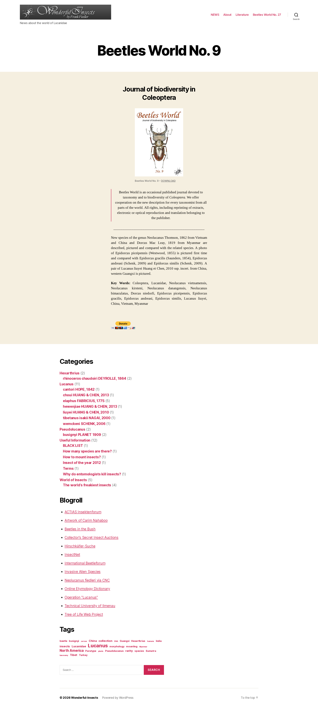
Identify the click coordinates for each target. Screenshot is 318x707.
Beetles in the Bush (80, 529)
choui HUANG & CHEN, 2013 (86, 395)
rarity (129, 650)
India (159, 641)
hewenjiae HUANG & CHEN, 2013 (90, 406)
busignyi (74, 641)
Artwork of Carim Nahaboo (86, 520)
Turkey (83, 655)
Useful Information (75, 440)
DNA (116, 641)
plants (100, 651)
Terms (68, 468)
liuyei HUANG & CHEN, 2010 (86, 412)
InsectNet (72, 554)
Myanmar (143, 647)
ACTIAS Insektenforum (83, 512)
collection (105, 641)
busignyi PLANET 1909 (82, 435)
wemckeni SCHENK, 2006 (84, 424)
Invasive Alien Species (83, 572)
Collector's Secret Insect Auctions (91, 537)
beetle (63, 641)
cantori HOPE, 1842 (79, 389)
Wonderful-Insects (84, 697)
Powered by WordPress (118, 697)
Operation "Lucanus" (81, 597)
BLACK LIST (73, 446)
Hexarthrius (70, 373)
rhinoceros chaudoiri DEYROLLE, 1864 (94, 378)
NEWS (215, 14)
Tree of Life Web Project (84, 614)
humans (150, 641)
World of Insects (73, 480)
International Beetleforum (85, 563)
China (93, 641)
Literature (242, 14)
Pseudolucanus (72, 429)
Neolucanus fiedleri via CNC (87, 580)
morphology (116, 646)
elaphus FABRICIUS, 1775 (84, 401)
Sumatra (151, 650)
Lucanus (67, 384)
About (227, 14)
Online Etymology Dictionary (87, 589)
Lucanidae (79, 646)
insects (65, 646)
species (139, 650)
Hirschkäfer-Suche (80, 546)
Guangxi (124, 641)
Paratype (90, 650)
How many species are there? (87, 451)
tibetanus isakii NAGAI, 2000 (86, 418)
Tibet (73, 655)
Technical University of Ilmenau (90, 606)
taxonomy (64, 655)
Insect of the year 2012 (82, 463)
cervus (84, 641)
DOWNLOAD (168, 180)
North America (72, 650)
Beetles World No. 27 (267, 14)
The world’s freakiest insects (87, 485)
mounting (131, 646)
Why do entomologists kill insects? (92, 474)
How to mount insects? (82, 457)
